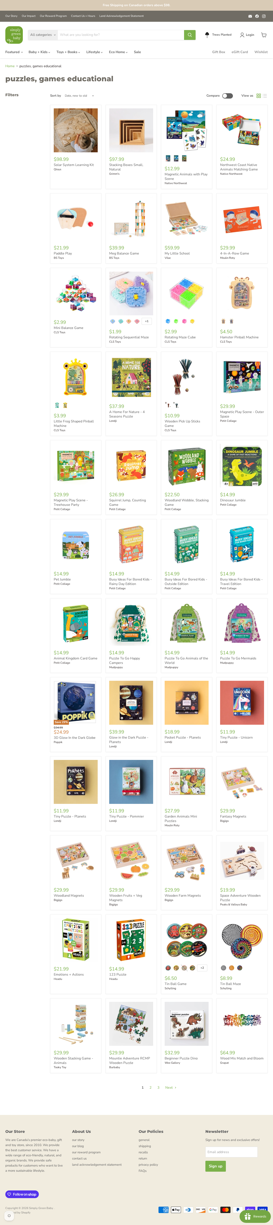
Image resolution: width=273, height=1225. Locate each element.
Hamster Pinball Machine (239, 337)
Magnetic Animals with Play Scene (186, 176)
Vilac (168, 258)
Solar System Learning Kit (74, 165)
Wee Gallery (172, 1063)
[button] (248, 35)
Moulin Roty (227, 258)
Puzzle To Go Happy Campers (124, 660)
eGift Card (240, 52)
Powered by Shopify (17, 1213)
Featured (12, 52)
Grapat (224, 1063)
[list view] (265, 96)
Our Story (11, 16)
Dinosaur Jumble (233, 500)
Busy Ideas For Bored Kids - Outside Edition (186, 581)
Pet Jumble (62, 579)
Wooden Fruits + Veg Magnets (125, 897)
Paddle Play (63, 253)
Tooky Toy (60, 1067)
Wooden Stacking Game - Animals (73, 1060)
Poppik (58, 742)
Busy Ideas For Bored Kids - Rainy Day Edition (130, 581)
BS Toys (59, 258)
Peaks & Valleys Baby (233, 904)
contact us (79, 1158)
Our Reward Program (53, 16)
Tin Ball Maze (230, 984)
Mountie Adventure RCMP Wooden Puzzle (129, 1060)
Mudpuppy (116, 667)
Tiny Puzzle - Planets (70, 816)
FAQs (143, 1171)
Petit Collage (228, 421)
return (143, 1158)
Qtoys (57, 169)
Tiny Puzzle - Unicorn (236, 737)
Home (10, 66)
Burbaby (114, 1067)
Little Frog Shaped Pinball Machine (74, 423)
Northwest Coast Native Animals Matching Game (239, 167)
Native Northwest (176, 183)
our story (78, 1140)
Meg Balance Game (124, 253)
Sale (137, 52)
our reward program (86, 1152)
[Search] (190, 35)
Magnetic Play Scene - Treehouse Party (71, 502)
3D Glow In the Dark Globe (75, 737)
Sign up (215, 1166)
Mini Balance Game (68, 328)
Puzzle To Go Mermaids (238, 658)
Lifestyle (93, 52)
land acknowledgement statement (97, 1164)
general (144, 1140)
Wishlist (261, 52)
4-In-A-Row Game (234, 253)
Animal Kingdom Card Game (75, 658)
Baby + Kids (38, 52)
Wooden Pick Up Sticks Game (182, 423)
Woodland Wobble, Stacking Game (187, 502)
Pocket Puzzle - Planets (183, 737)
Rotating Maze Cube (180, 337)
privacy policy (148, 1164)
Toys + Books (67, 52)
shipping (145, 1146)
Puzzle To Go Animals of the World (186, 660)
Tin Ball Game (176, 984)
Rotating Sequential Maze (129, 337)
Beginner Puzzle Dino (181, 1058)
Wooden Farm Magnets (183, 895)
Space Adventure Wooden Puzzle (240, 897)
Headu (58, 979)
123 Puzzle (117, 974)
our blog (78, 1146)
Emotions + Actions (69, 974)
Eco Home (117, 52)
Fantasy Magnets (233, 816)
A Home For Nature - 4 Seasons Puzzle (127, 414)
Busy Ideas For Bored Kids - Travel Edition (241, 581)
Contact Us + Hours (83, 16)
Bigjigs (224, 821)
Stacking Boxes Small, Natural (126, 167)
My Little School (177, 253)
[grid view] (259, 96)
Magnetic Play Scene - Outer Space (242, 414)
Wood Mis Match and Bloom (242, 1058)
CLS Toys (59, 332)
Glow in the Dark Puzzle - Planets (128, 739)
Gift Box (218, 52)
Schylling (170, 988)
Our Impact (29, 16)
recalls (143, 1152)
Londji (113, 421)
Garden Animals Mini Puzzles (181, 818)
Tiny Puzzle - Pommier (126, 816)
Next (169, 1087)
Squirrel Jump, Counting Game (127, 502)
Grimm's (114, 174)
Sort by (55, 95)
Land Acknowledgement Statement (121, 16)
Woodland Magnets (69, 895)
